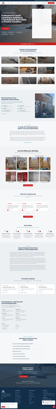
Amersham (21, 270)
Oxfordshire (17, 326)
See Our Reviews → (4, 113)
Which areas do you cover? (17, 351)
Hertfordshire (5, 328)
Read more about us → (28, 142)
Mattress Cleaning (17, 395)
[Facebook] (54, 0)
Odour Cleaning (17, 399)
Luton (16, 328)
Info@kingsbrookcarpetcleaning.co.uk (41, 0)
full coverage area (29, 269)
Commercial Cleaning (18, 402)
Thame (25, 270)
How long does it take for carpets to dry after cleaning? (21, 346)
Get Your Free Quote (23, 376)
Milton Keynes (29, 270)
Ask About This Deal (24, 292)
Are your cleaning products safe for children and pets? (21, 348)
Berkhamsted (17, 270)
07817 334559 (50, 0)
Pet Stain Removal (17, 400)
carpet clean (13, 101)
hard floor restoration (6, 102)
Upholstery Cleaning (18, 396)
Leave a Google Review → (28, 216)
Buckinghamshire (5, 326)
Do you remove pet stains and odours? (19, 353)
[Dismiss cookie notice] (16, 403)
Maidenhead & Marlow (32, 396)
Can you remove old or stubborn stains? (19, 356)
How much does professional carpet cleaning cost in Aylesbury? (23, 343)
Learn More (40, 292)
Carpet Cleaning (17, 392)
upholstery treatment (18, 101)
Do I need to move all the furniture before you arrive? (21, 358)
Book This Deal (4, 292)
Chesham (30, 399)
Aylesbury (44, 269)
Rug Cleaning (17, 393)
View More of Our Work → (28, 185)
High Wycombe (12, 270)
